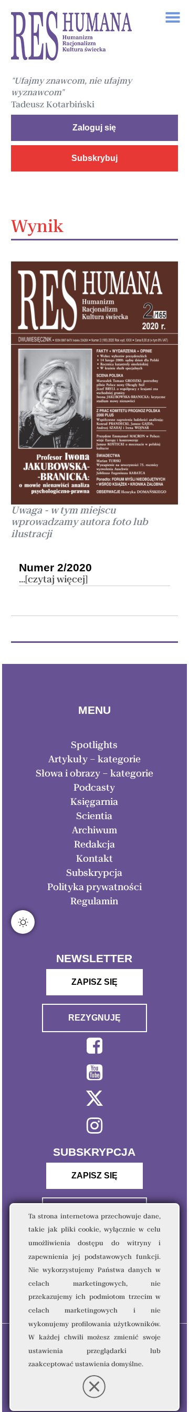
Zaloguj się (94, 127)
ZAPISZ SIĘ (94, 981)
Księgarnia (94, 801)
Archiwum (94, 830)
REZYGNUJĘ (94, 1017)
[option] (71, 37)
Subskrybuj (94, 158)
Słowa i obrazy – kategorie (94, 773)
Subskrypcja (94, 873)
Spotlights (94, 745)
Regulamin (94, 901)
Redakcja (94, 844)
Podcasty (94, 787)
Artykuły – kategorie (94, 759)
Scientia (94, 816)
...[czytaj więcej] (53, 579)
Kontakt (94, 858)
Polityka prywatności (94, 887)
